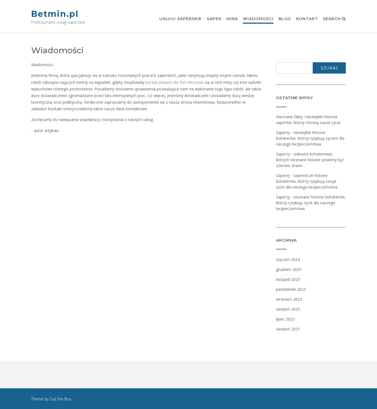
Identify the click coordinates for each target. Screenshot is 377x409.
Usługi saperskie (180, 18)
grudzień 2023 (288, 269)
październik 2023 (291, 289)
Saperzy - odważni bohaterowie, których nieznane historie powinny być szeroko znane (310, 159)
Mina (232, 18)
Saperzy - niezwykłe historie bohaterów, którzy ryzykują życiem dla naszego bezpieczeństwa (310, 138)
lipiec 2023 (285, 319)
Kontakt (307, 18)
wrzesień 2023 (289, 299)
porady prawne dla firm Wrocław (174, 82)
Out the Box (60, 399)
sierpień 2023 (288, 309)
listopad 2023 (288, 279)
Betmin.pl (55, 14)
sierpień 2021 (288, 329)
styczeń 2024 (288, 259)
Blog (284, 18)
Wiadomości (258, 18)
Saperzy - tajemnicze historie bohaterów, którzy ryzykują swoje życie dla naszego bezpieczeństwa (306, 181)
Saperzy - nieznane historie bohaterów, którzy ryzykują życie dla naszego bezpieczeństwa (311, 202)
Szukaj (329, 68)
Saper (214, 18)
